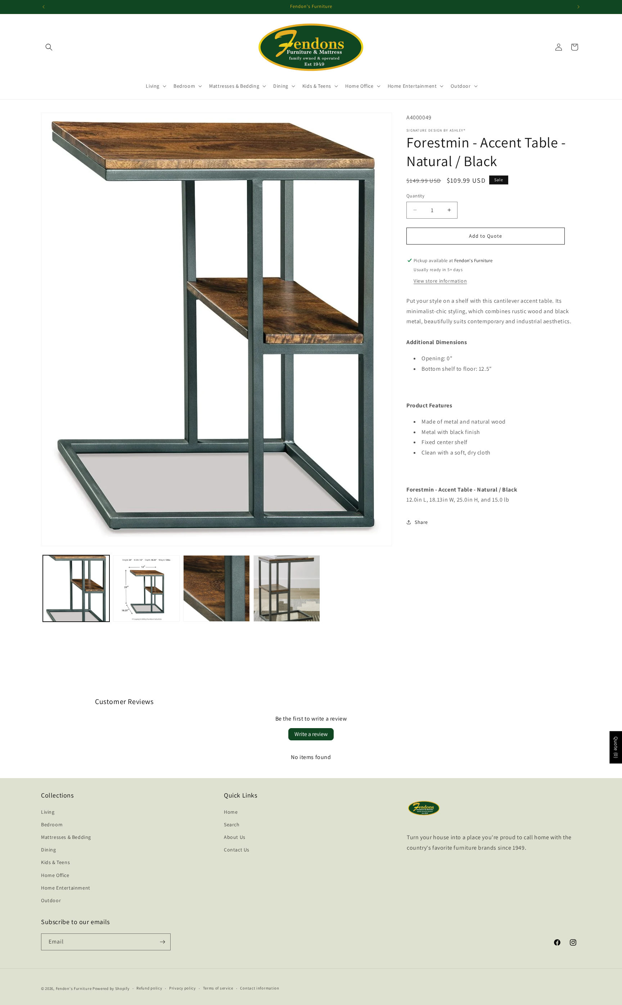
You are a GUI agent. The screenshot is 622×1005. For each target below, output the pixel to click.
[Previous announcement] (43, 7)
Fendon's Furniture (74, 988)
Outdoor (51, 900)
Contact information (259, 988)
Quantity (415, 196)
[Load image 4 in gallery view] (286, 588)
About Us (234, 837)
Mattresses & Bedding (66, 837)
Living (48, 812)
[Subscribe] (162, 941)
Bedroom (52, 824)
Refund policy (149, 988)
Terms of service (218, 988)
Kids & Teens (55, 862)
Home (231, 812)
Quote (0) (616, 747)
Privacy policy (182, 988)
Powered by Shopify (111, 988)
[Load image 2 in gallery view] (146, 588)
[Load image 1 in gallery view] (76, 588)
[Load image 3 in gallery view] (216, 588)
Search (232, 824)
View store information (440, 281)
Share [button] (421, 522)
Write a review (311, 734)
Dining (48, 849)
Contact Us (236, 849)
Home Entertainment (65, 888)
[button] (49, 47)
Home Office (55, 875)
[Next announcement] (578, 7)
